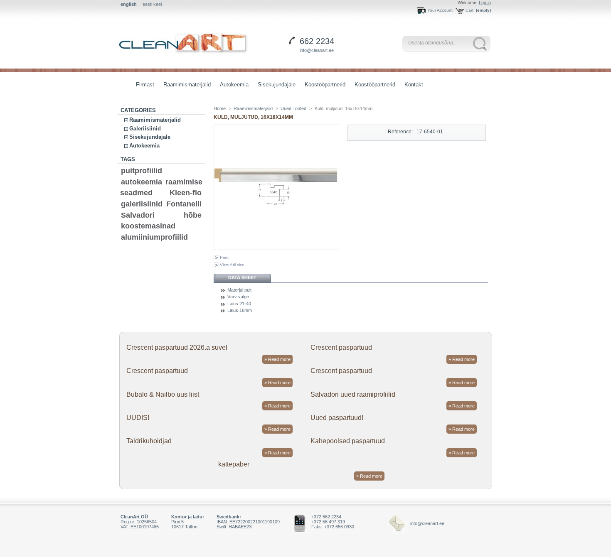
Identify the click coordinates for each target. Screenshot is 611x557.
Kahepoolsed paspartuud (347, 440)
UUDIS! (137, 417)
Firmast (145, 84)
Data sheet (242, 277)
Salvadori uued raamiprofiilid (352, 394)
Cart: (470, 10)
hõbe (193, 215)
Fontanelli (184, 204)
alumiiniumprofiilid (154, 237)
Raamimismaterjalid (185, 85)
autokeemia (141, 182)
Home (220, 108)
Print (224, 257)
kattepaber (233, 464)
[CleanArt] (183, 41)
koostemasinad (148, 226)
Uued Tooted (293, 108)
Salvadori (138, 215)
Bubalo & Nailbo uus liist (162, 394)
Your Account (440, 10)
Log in (485, 2)
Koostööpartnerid (325, 84)
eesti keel (152, 4)
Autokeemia (232, 85)
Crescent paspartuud (341, 347)
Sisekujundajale (275, 85)
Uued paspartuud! (336, 417)
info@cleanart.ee (317, 50)
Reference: (400, 132)
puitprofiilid (141, 171)
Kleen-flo (186, 193)
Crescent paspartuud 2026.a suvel (176, 347)
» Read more (277, 359)
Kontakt (413, 84)
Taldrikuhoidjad (149, 440)
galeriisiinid (142, 204)
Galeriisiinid (145, 128)
